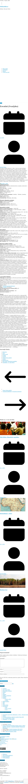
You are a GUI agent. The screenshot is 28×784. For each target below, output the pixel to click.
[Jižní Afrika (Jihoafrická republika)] (12, 434)
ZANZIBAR (2, 736)
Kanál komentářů (6, 756)
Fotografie (7, 738)
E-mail (2, 671)
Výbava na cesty (6, 72)
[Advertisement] (14, 88)
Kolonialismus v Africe (6, 513)
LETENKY (5, 69)
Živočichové (5, 706)
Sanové (9, 724)
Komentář (2, 658)
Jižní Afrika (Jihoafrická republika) (10, 361)
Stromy (6, 700)
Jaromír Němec (3, 167)
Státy (1, 103)
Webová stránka (3, 674)
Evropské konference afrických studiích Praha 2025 (13, 717)
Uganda (4, 356)
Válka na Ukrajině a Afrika (10, 731)
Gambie (4, 355)
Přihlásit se (5, 754)
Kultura (4, 692)
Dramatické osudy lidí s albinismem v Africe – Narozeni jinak (15, 714)
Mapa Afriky (5, 68)
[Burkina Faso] (12, 587)
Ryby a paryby (8, 708)
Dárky (11, 738)
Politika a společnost (7, 695)
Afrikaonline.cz (4, 6)
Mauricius (5, 352)
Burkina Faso (5, 360)
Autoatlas (2, 738)
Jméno (1, 669)
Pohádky (4, 694)
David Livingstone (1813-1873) (15, 729)
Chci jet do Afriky (6, 689)
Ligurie (7, 736)
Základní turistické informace (9, 286)
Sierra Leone (5, 354)
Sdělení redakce (6, 701)
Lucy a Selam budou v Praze (8, 718)
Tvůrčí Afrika (5, 705)
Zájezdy (4, 71)
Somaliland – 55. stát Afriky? (9, 362)
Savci (6, 709)
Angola (4, 359)
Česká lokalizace (6, 757)
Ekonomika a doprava (7, 690)
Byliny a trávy (8, 699)
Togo (4, 353)
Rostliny (4, 698)
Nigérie (4, 715)
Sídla (4, 702)
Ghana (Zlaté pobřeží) (7, 357)
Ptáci (6, 707)
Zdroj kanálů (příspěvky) (8, 755)
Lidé (3, 693)
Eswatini (5, 287)
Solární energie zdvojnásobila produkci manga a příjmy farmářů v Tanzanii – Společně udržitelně (14, 726)
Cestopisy (5, 688)
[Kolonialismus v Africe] (12, 511)
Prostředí (4, 696)
